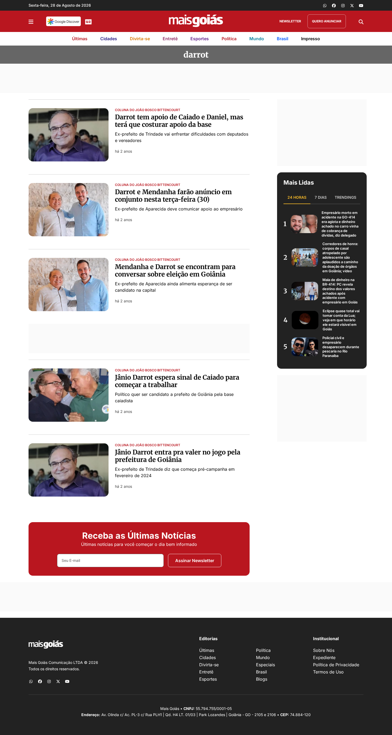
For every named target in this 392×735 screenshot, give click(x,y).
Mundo (256, 38)
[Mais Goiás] (196, 21)
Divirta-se (140, 38)
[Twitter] (352, 5)
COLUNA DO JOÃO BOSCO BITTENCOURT (147, 110)
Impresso (310, 38)
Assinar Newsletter (194, 560)
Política (229, 38)
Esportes (199, 38)
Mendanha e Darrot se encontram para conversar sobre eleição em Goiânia (175, 271)
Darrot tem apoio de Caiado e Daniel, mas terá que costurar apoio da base (179, 121)
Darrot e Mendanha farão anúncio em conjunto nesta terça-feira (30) (173, 196)
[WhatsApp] (324, 5)
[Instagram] (343, 5)
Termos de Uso (328, 672)
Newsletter (290, 21)
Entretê (170, 38)
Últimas (79, 38)
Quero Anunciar (326, 21)
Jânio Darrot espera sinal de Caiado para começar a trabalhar (177, 381)
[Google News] (88, 21)
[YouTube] (361, 5)
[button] (31, 21)
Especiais (265, 664)
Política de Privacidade (336, 664)
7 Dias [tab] (321, 197)
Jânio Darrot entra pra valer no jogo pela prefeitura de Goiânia (177, 456)
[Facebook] (333, 5)
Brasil (282, 38)
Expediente (324, 657)
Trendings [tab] (345, 197)
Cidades (108, 38)
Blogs (261, 679)
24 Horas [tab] (296, 197)
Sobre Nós (323, 650)
